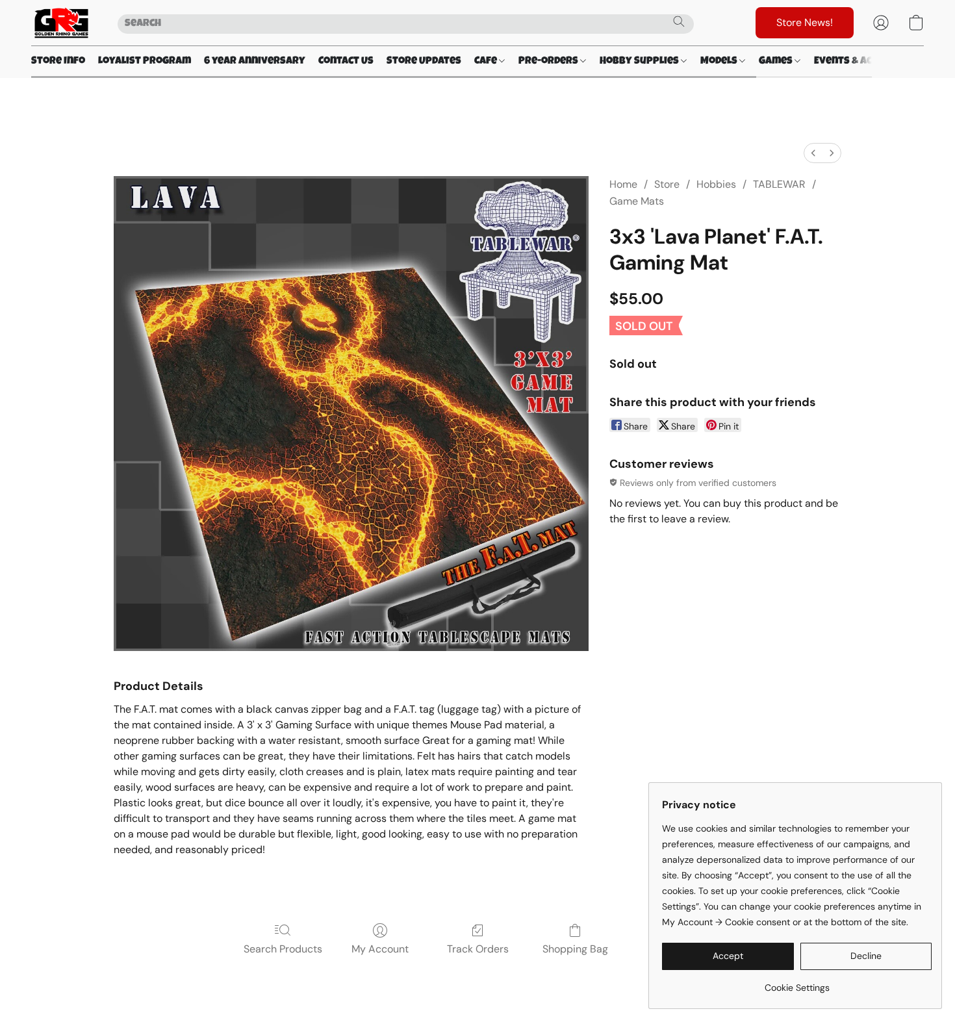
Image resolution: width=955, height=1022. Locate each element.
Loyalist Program (144, 62)
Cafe (486, 62)
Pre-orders (549, 62)
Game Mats (636, 201)
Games (777, 62)
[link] (797, 982)
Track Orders (478, 949)
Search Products (283, 949)
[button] (61, 22)
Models (719, 62)
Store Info (58, 62)
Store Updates (424, 62)
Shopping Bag (575, 949)
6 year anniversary (254, 62)
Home (623, 184)
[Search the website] (679, 21)
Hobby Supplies (640, 62)
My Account (380, 949)
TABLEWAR (779, 184)
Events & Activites (862, 62)
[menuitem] (813, 153)
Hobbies (716, 184)
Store (667, 184)
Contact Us (346, 62)
